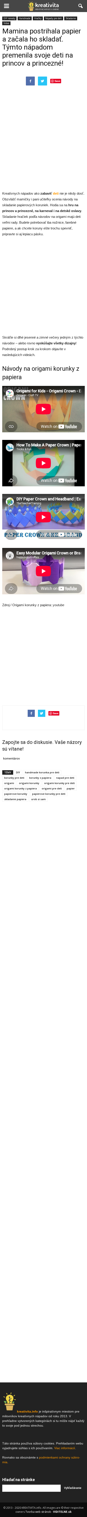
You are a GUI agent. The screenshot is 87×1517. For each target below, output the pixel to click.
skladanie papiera (15, 799)
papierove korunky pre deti (48, 793)
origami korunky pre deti (59, 783)
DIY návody (9, 18)
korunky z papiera (40, 777)
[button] (81, 6)
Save (57, 81)
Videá (6, 23)
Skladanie (71, 18)
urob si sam (38, 799)
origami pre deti (52, 788)
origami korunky (29, 783)
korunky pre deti (14, 777)
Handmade (24, 18)
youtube (58, 605)
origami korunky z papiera (20, 788)
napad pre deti (65, 777)
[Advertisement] (43, 142)
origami (9, 783)
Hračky (37, 18)
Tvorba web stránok (38, 1512)
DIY (18, 772)
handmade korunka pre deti (42, 772)
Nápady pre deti (53, 18)
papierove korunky (15, 793)
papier (71, 788)
